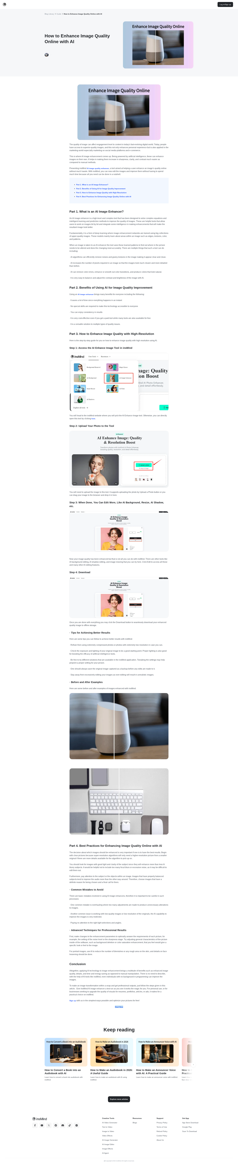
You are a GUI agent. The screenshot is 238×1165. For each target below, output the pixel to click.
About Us (160, 1140)
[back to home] (4, 4)
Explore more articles (119, 1099)
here (93, 419)
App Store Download (190, 1123)
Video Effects (107, 1136)
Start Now (119, 1007)
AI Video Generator (109, 1123)
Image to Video (108, 1131)
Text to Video (107, 1127)
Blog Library (49, 14)
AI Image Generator (110, 1140)
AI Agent (105, 1153)
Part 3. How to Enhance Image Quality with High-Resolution (101, 193)
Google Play (187, 1127)
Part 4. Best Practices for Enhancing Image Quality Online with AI (103, 197)
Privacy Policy (162, 1123)
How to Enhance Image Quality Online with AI (83, 14)
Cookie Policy (162, 1136)
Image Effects (107, 1149)
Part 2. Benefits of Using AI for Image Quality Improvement (100, 189)
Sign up (72, 1001)
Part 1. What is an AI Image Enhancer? (92, 185)
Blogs (135, 1123)
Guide (59, 14)
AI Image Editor (108, 1144)
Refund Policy (162, 1131)
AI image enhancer (86, 294)
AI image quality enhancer (98, 168)
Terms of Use (162, 1127)
